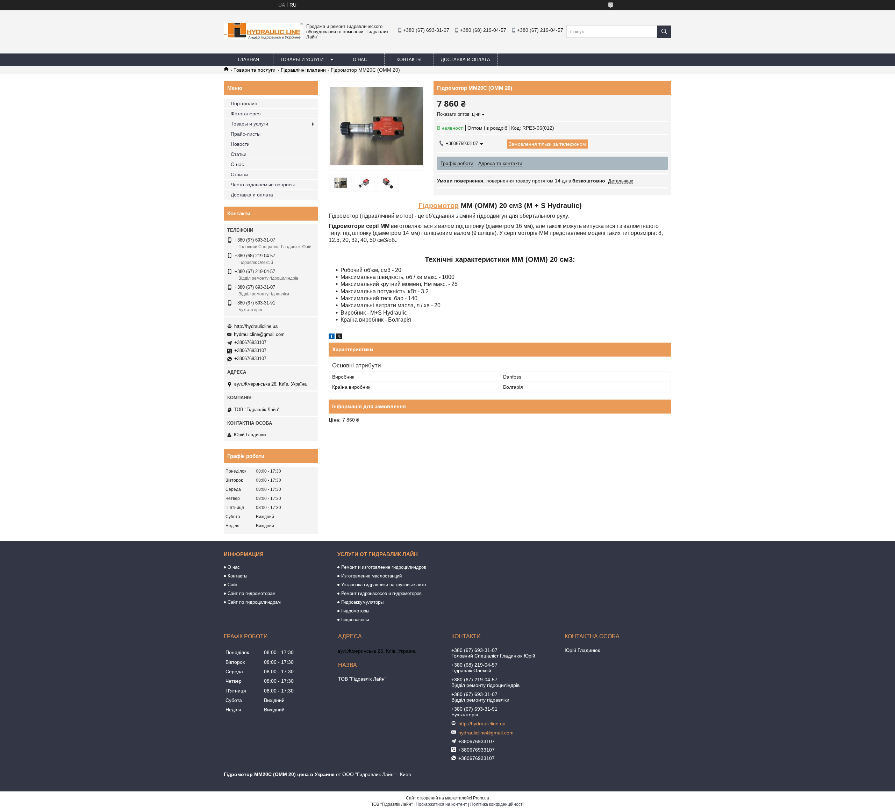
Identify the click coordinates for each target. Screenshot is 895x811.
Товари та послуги (254, 70)
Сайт (233, 584)
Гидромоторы (355, 610)
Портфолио (244, 103)
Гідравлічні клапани (303, 70)
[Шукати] (664, 32)
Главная (248, 59)
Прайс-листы (245, 134)
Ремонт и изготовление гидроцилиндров (383, 567)
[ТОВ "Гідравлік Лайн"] (263, 38)
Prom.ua (481, 798)
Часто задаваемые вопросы (263, 184)
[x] (339, 337)
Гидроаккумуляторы (362, 602)
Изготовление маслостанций (371, 576)
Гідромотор (438, 205)
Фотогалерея (246, 113)
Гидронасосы (355, 619)
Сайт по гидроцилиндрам (254, 602)
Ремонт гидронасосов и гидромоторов (381, 593)
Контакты (409, 59)
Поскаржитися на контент (441, 804)
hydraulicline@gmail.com (259, 334)
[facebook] (332, 337)
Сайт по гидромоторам (251, 593)
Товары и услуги (301, 59)
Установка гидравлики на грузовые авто (383, 584)
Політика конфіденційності (497, 804)
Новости (240, 144)
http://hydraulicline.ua (256, 326)
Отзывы (239, 174)
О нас (360, 59)
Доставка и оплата (465, 59)
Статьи (238, 154)
